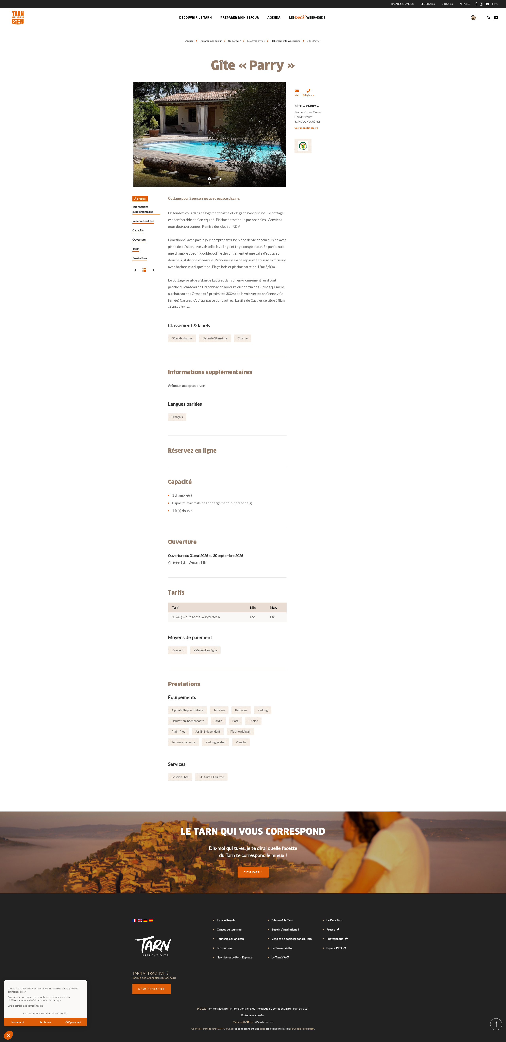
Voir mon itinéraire (306, 127)
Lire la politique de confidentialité (25, 1005)
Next (219, 180)
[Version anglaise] (140, 920)
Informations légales (242, 1008)
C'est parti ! (253, 872)
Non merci (17, 1022)
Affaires (465, 3)
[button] (8, 1035)
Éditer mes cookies (253, 1015)
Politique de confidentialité (274, 1008)
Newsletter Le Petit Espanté (234, 957)
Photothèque (335, 938)
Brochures (428, 3)
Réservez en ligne (143, 221)
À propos (140, 198)
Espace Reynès (226, 920)
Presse (331, 929)
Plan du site (300, 1008)
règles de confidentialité (246, 1028)
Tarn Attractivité (217, 1008)
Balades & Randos (402, 3)
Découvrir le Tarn (195, 17)
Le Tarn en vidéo (282, 948)
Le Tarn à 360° (280, 957)
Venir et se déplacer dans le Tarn (292, 938)
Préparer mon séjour (211, 40)
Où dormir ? (234, 40)
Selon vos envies (256, 40)
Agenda (273, 17)
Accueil (189, 40)
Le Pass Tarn (334, 920)
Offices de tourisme (229, 929)
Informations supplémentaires (142, 209)
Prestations (139, 258)
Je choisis (45, 1022)
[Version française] (134, 920)
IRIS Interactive (263, 1022)
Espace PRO (335, 948)
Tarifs (135, 248)
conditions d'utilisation (278, 1028)
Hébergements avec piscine (286, 40)
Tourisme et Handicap (230, 938)
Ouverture (139, 239)
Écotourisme (224, 948)
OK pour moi (73, 1022)
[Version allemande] (145, 920)
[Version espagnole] (151, 920)
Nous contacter (151, 988)
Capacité (137, 230)
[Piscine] (209, 134)
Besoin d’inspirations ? (285, 929)
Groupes (447, 3)
